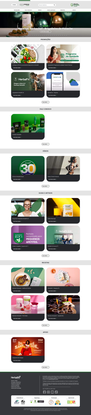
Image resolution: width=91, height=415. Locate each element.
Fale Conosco (28, 10)
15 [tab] (52, 34)
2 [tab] (26, 34)
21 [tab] (64, 34)
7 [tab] (36, 34)
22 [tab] (66, 34)
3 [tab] (28, 34)
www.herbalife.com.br (53, 379)
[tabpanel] (45, 24)
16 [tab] (54, 34)
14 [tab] (50, 34)
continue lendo (46, 31)
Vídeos (39, 10)
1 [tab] (24, 34)
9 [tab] (40, 34)
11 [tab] (44, 34)
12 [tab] (46, 34)
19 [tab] (60, 34)
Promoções (17, 10)
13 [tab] (48, 34)
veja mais (46, 102)
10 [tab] (42, 34)
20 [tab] (62, 34)
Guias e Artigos (51, 10)
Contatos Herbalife (15, 385)
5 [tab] (32, 34)
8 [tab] (38, 34)
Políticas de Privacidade (16, 388)
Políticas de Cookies (15, 386)
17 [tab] (56, 34)
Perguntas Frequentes (15, 383)
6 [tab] (34, 34)
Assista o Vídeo (14, 380)
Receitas (63, 10)
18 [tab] (58, 34)
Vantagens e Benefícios (16, 382)
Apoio (74, 10)
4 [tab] (30, 34)
